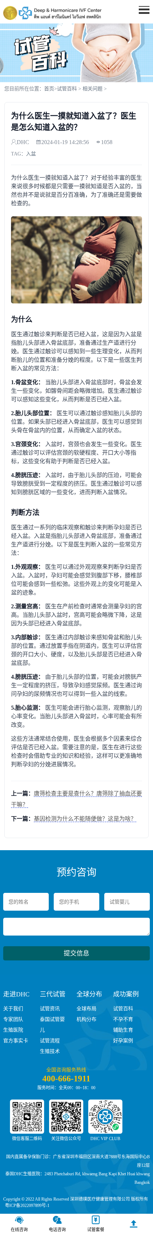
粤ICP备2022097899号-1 (27, 1205)
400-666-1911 (66, 1078)
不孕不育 (123, 1019)
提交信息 (76, 953)
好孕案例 (123, 1040)
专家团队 (13, 1019)
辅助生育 (123, 1030)
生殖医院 (13, 1030)
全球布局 (86, 1008)
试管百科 (67, 88)
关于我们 (13, 1008)
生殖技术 (50, 1051)
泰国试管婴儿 (52, 1025)
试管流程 (50, 1040)
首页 (49, 88)
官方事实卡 (15, 1040)
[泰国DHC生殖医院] (52, 13)
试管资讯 (50, 1008)
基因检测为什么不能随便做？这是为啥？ (85, 819)
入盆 (31, 154)
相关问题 (92, 88)
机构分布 (86, 1019)
